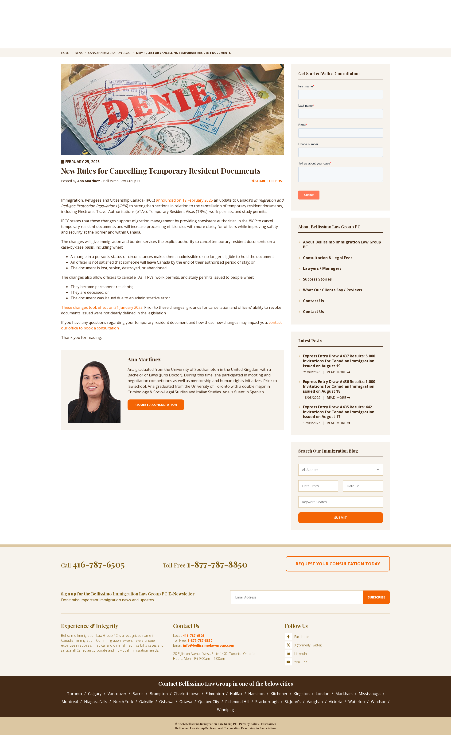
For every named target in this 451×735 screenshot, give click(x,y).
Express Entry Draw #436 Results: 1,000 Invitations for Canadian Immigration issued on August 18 (339, 386)
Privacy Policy (249, 724)
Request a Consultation (156, 405)
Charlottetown (186, 693)
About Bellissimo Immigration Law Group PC (342, 245)
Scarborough (267, 701)
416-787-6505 (98, 564)
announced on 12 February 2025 (184, 200)
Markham (344, 693)
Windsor (378, 701)
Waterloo (356, 701)
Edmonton (215, 693)
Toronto (74, 693)
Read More (337, 372)
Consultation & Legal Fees (327, 257)
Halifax (236, 693)
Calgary (94, 693)
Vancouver (117, 693)
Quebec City (208, 701)
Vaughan (315, 701)
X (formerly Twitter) (308, 645)
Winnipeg (225, 709)
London (322, 693)
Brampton (159, 693)
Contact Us (313, 300)
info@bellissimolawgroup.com (208, 645)
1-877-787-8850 (217, 564)
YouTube (300, 662)
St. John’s (293, 701)
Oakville (146, 701)
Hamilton (256, 693)
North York (123, 701)
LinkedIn (300, 653)
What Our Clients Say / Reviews (332, 290)
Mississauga (370, 693)
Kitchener (279, 693)
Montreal (70, 701)
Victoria (335, 701)
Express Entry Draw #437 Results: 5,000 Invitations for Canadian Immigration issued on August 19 (339, 361)
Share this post (269, 181)
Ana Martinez (89, 181)
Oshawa (166, 701)
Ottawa (185, 701)
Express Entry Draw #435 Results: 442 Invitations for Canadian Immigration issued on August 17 (338, 412)
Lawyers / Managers (322, 268)
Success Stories (317, 279)
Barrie (138, 693)
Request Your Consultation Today (337, 564)
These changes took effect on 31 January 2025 (102, 307)
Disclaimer (268, 724)
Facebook (301, 636)
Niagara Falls (95, 701)
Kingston (302, 693)
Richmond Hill (237, 701)
